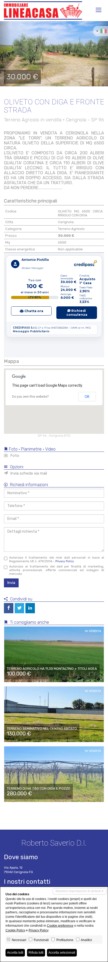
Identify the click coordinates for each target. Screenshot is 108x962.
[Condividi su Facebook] (8, 608)
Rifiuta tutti (36, 952)
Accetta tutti (15, 952)
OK (87, 397)
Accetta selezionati (61, 952)
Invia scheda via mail (28, 473)
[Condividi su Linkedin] (30, 608)
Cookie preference (60, 925)
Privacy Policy (64, 561)
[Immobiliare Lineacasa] (43, 10)
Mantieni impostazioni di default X (80, 891)
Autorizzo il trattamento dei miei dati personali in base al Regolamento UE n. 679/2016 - (56, 559)
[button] (5, 53)
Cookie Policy (15, 930)
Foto (14, 455)
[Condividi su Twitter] (19, 608)
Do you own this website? (30, 396)
